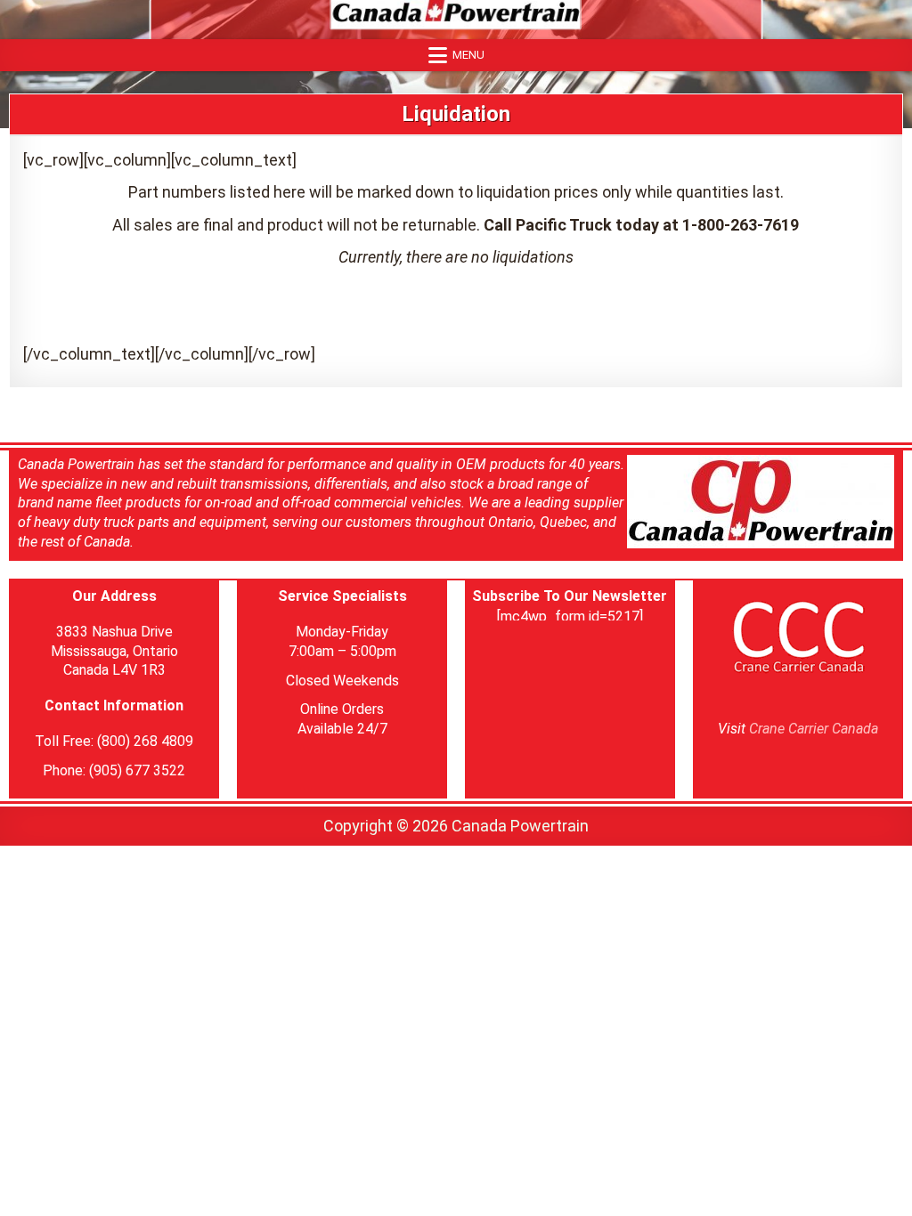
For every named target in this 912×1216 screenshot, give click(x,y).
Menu (468, 54)
